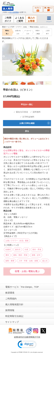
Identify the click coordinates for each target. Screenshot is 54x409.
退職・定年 (36, 255)
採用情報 (9, 310)
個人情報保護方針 (14, 304)
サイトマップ (12, 322)
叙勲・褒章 (10, 261)
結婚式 (8, 249)
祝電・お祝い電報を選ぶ (27, 271)
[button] (27, 344)
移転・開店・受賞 (20, 255)
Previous (3, 56)
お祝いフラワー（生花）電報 (17, 241)
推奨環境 (9, 292)
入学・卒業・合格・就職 (28, 261)
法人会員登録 (14, 12)
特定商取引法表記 (14, 316)
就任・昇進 (36, 249)
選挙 (7, 255)
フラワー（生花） (22, 27)
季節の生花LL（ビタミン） (39, 27)
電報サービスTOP (8, 27)
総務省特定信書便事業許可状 (27, 337)
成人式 (44, 261)
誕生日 (17, 249)
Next (50, 56)
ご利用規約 (11, 298)
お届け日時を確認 (27, 123)
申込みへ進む (27, 104)
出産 (26, 249)
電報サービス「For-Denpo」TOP (22, 287)
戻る (27, 131)
